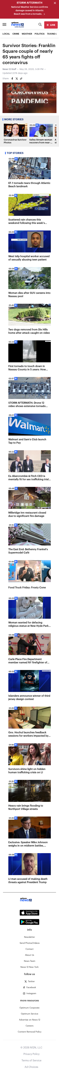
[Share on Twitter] (16, 78)
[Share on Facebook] (12, 78)
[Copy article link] (21, 78)
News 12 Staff (9, 69)
